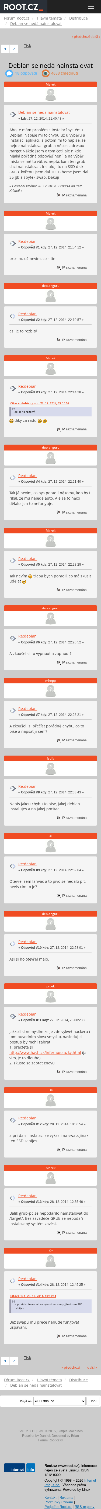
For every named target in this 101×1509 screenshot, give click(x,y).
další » (95, 36)
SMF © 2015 (46, 1431)
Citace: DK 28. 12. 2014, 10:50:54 (33, 1296)
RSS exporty (85, 1506)
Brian (75, 1436)
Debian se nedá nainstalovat (44, 112)
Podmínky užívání (58, 1501)
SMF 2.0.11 (27, 1431)
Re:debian (27, 241)
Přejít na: (26, 1401)
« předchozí (80, 36)
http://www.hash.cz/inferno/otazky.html (45, 1052)
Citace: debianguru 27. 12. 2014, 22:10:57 (39, 403)
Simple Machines (70, 1431)
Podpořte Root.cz (58, 1506)
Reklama (66, 1497)
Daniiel (45, 1436)
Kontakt (50, 1497)
